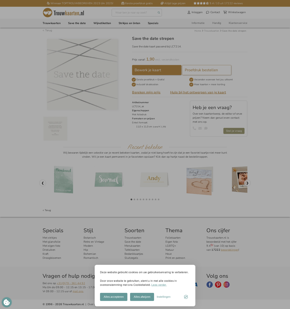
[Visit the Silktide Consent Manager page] (186, 297)
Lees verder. (159, 285)
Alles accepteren (114, 296)
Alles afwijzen (142, 296)
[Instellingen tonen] (7, 302)
